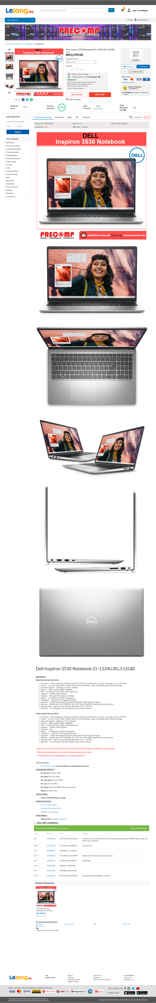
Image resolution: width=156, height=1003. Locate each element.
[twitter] (133, 989)
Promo (130, 20)
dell (94, 924)
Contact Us (97, 975)
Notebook (29, 44)
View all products (98, 108)
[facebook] (125, 988)
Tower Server (11, 196)
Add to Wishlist (42, 916)
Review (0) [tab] (59, 117)
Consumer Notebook (13, 146)
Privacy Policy (73, 982)
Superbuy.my (129, 980)
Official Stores (142, 20)
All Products (10, 143)
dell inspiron (69, 924)
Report (146, 117)
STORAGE (10, 193)
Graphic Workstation (13, 158)
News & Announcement (102, 980)
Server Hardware (12, 187)
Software (9, 190)
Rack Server (10, 181)
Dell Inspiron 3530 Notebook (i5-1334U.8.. (44, 909)
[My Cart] (122, 11)
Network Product (12, 171)
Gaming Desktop (12, 155)
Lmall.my (127, 978)
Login (134, 10)
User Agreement (74, 980)
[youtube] (138, 989)
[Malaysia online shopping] (21, 11)
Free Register (143, 10)
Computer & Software (14, 44)
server (136, 60)
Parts (8, 177)
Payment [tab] (86, 117)
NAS (8, 168)
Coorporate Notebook (14, 149)
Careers (71, 978)
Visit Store (143, 66)
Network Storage (12, 174)
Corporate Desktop (13, 152)
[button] (9, 49)
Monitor (9, 165)
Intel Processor (11, 162)
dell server (126, 924)
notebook (39, 924)
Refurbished (11, 184)
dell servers (40, 926)
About (70, 975)
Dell (80, 123)
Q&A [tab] (69, 117)
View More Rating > (139, 828)
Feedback (97, 978)
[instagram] (128, 989)
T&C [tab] (77, 117)
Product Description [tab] (42, 117)
